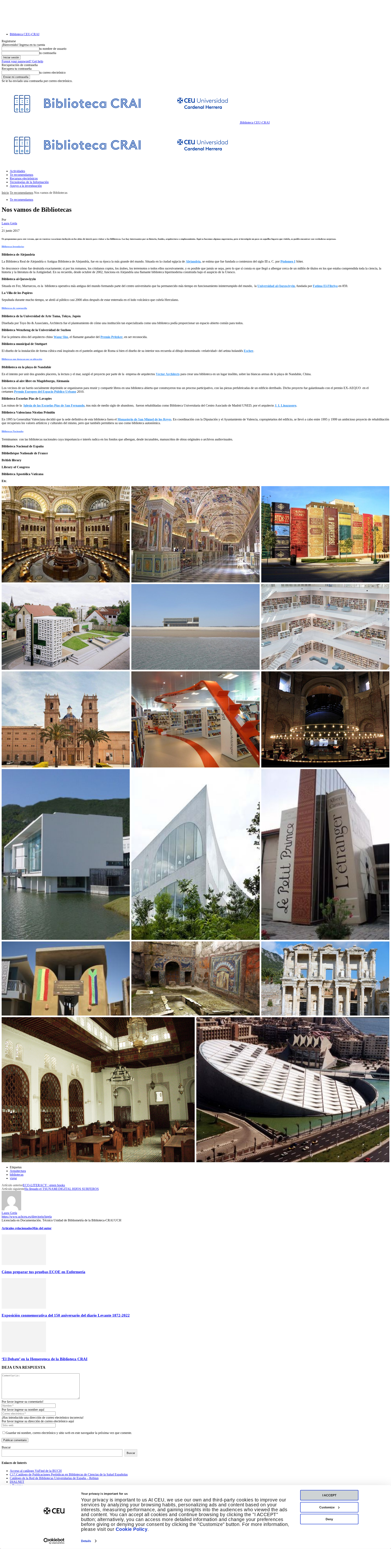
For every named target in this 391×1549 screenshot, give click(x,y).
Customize (327, 1507)
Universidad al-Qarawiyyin (276, 286)
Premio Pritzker (111, 337)
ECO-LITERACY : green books (44, 1185)
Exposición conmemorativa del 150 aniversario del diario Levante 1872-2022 (66, 1315)
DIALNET (17, 1482)
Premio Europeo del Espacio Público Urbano (45, 391)
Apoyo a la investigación (26, 185)
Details (86, 1541)
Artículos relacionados (17, 1228)
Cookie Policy (132, 1529)
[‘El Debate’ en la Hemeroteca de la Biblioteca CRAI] (24, 1351)
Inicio (5, 192)
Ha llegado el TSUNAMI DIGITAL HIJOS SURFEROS (61, 1189)
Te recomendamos (21, 174)
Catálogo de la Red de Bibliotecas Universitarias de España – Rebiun (54, 1478)
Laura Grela (9, 223)
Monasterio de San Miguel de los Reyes (144, 419)
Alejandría (193, 261)
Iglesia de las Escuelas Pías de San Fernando (54, 405)
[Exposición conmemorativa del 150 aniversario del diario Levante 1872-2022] (24, 1307)
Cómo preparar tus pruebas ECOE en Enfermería (43, 1272)
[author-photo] (11, 1209)
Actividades (17, 171)
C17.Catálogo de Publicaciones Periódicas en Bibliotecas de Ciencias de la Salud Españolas (69, 1474)
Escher (248, 351)
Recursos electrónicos (24, 178)
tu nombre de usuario (52, 48)
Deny (329, 1519)
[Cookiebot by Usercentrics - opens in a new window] (54, 1541)
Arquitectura (18, 1171)
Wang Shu (61, 337)
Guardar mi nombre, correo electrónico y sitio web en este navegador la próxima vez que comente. (69, 1433)
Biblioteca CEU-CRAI (24, 34)
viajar (13, 1178)
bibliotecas (16, 1174)
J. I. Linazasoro (285, 405)
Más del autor (42, 1228)
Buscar (6, 1447)
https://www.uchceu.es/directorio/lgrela (27, 1216)
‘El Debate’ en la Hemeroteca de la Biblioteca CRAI (44, 1359)
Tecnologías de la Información (29, 182)
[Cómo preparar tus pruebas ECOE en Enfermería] (24, 1264)
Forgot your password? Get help (22, 61)
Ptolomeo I (287, 261)
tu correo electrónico (52, 72)
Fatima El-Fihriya (325, 286)
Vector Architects (168, 374)
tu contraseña (47, 53)
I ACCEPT (329, 1495)
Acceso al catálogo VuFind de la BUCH (36, 1470)
